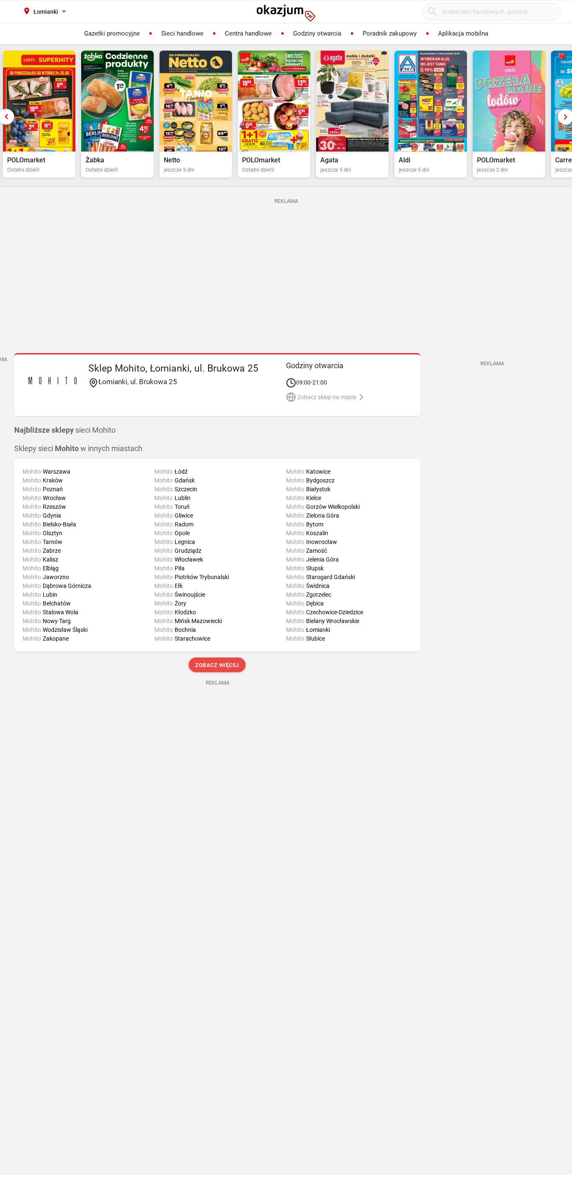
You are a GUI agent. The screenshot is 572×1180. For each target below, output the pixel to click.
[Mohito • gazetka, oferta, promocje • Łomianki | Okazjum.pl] (52, 380)
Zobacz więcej (218, 665)
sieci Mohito (65, 430)
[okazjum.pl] (286, 13)
